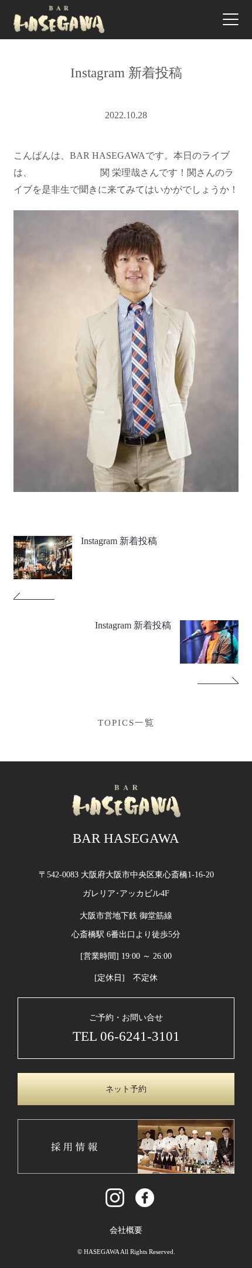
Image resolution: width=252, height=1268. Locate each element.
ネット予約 (126, 1089)
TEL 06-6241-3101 (126, 1036)
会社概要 (126, 1230)
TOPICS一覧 (126, 722)
